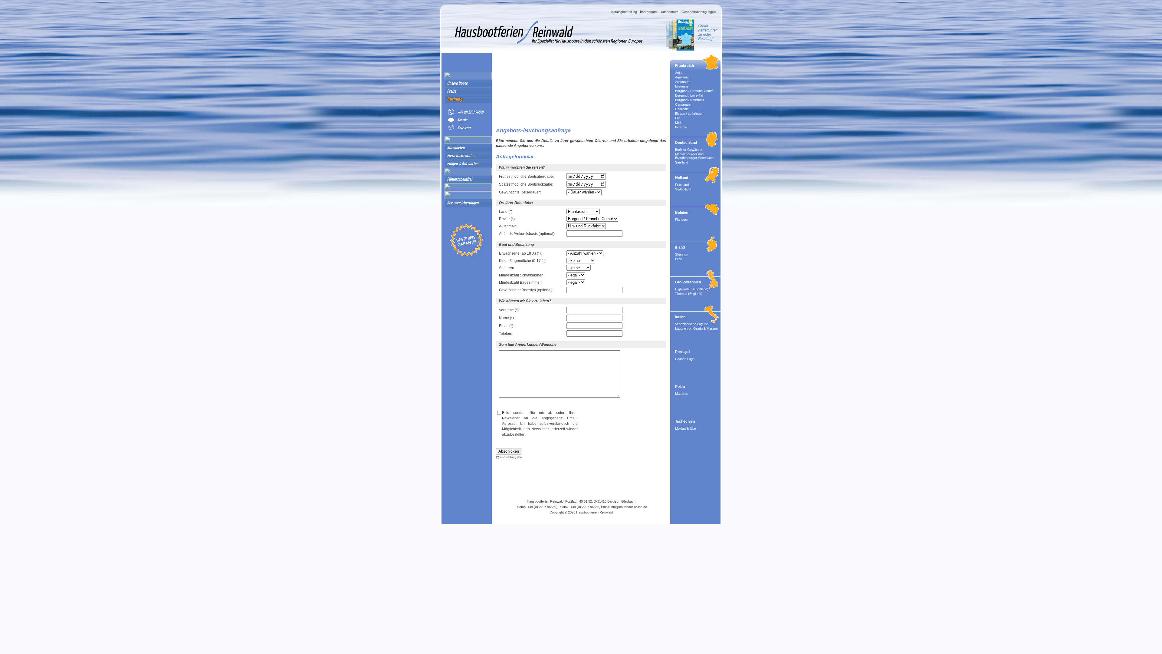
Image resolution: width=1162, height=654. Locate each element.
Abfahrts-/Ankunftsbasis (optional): (527, 234)
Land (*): (506, 212)
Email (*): (506, 326)
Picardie (681, 127)
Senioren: (507, 268)
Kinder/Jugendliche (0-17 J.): (523, 261)
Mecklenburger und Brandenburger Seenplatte (694, 156)
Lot (677, 118)
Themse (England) (688, 294)
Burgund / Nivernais (689, 100)
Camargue (683, 104)
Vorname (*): (509, 310)
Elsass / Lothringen (689, 113)
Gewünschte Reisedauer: (520, 192)
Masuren (681, 393)
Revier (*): (507, 219)
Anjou (679, 72)
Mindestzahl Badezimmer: (520, 282)
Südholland (683, 189)
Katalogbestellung (624, 12)
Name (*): (507, 318)
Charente (682, 109)
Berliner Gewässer (689, 149)
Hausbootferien (587, 512)
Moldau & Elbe (685, 428)
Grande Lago (684, 359)
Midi (678, 122)
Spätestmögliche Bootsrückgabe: (526, 184)
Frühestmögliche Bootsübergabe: (526, 176)
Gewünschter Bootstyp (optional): (526, 290)
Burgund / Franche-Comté (694, 91)
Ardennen (682, 82)
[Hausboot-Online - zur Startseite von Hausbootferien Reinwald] (531, 46)
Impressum (648, 12)
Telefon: (505, 334)
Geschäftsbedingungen (698, 12)
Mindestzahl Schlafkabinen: (521, 275)
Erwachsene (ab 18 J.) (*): (520, 253)
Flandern (681, 219)
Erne (678, 259)
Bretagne (681, 86)
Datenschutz (669, 12)
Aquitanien (682, 77)
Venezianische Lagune (691, 324)
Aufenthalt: (508, 226)
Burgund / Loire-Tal (689, 95)
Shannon (681, 254)
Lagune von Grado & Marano (696, 328)
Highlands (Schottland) (691, 289)
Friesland (682, 185)
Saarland (681, 162)
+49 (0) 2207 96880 (541, 507)
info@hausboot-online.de (629, 507)
